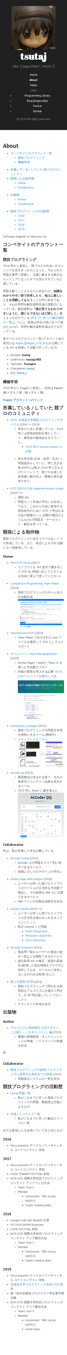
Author (22, 199)
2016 (21, 215)
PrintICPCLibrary (20, 562)
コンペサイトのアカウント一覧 (31, 153)
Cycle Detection (35, 940)
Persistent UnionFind (38, 935)
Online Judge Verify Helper (26, 879)
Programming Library (37, 95)
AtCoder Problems (21, 947)
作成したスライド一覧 (25, 1114)
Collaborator (26, 187)
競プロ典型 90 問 (21, 982)
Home (33, 74)
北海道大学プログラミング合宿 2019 (35, 1284)
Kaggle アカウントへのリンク (23, 400)
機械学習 (24, 162)
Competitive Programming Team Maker (34, 583)
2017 (21, 220)
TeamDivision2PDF (22, 633)
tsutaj (33, 55)
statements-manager (23, 726)
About (33, 80)
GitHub (37, 111)
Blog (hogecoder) (37, 100)
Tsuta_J (22, 373)
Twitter (37, 106)
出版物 (14, 195)
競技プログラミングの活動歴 (29, 211)
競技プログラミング (31, 157)
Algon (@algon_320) (29, 343)
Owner (22, 183)
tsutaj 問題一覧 (20, 1093)
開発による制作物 (22, 178)
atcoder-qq (17, 772)
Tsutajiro (30, 364)
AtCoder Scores (19, 858)
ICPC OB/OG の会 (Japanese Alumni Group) (36, 488)
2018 (21, 224)
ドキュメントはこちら (33, 739)
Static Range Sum (36, 931)
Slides (33, 85)
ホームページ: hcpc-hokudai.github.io (33, 654)
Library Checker (19, 909)
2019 (21, 229)
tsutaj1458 (33, 359)
